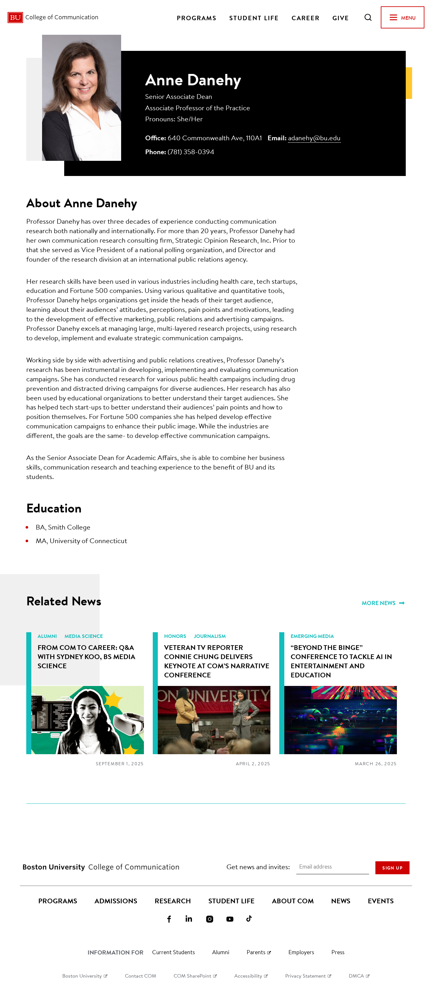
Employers (301, 952)
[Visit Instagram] (213, 918)
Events (381, 901)
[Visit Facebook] (173, 918)
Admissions (116, 901)
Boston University (82, 975)
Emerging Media (312, 636)
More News (379, 603)
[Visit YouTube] (233, 918)
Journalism (210, 636)
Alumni (48, 636)
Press (337, 952)
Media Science (84, 636)
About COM (293, 901)
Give (340, 17)
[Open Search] (368, 17)
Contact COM (140, 975)
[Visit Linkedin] (193, 918)
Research (173, 901)
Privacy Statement (305, 975)
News (340, 901)
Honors (176, 636)
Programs (197, 17)
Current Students (173, 952)
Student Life (254, 17)
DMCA (356, 975)
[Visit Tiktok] (254, 918)
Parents (256, 952)
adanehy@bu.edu (314, 137)
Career (306, 17)
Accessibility (248, 975)
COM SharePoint (192, 975)
